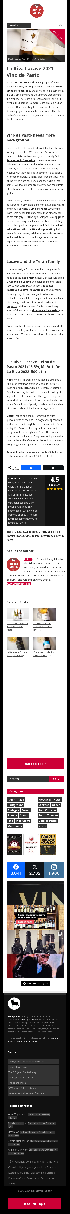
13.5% (17, 531)
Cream (24, 815)
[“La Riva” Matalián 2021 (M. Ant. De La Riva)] (44, 620)
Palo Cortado (47, 810)
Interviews (23, 820)
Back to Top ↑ (35, 764)
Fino (10, 820)
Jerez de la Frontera (45, 1167)
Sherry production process (21, 1077)
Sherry (11, 1183)
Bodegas (13, 810)
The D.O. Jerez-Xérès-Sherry (22, 1072)
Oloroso (44, 805)
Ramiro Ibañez (15, 535)
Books (26, 810)
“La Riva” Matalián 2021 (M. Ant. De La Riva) (42, 626)
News (57, 799)
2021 (25, 531)
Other (56, 805)
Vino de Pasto (39, 208)
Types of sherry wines (19, 1067)
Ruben (27, 559)
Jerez (30, 1167)
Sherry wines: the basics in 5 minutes (26, 1061)
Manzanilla (15, 826)
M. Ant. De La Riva (49, 531)
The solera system (17, 1082)
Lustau (12, 1172)
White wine (50, 535)
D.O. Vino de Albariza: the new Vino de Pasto (17, 626)
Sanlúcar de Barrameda (40, 1178)
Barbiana (38, 289)
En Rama (47, 1161)
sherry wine (27, 1019)
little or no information (21, 160)
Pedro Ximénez (48, 815)
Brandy (12, 815)
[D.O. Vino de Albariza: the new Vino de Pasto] (18, 620)
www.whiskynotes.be (18, 583)
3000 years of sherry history (22, 1088)
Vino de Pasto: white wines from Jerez (26, 1093)
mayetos (12, 306)
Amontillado (16, 799)
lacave (33, 531)
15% (11, 1161)
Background (15, 805)
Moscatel (45, 799)
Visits (42, 826)
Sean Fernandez (16, 1123)
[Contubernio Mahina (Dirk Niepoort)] (44, 649)
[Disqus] (36, 715)
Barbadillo (35, 1161)
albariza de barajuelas (45, 310)
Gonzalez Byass (17, 1167)
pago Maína (29, 277)
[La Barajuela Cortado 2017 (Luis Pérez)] (18, 649)
